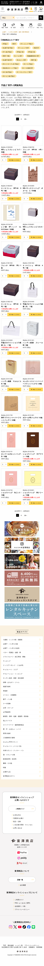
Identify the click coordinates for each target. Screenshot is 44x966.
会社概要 (23, 885)
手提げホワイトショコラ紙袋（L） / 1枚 (11, 343)
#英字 (14, 44)
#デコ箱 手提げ (7, 52)
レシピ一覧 (19, 945)
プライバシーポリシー (22, 909)
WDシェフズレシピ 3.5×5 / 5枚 (33, 228)
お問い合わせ (17, 828)
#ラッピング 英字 (23, 48)
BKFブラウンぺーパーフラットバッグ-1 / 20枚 (11, 418)
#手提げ (5, 44)
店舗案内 (32, 947)
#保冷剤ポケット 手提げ (10, 68)
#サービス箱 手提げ (9, 76)
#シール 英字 (18, 56)
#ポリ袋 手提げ (7, 72)
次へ (25, 119)
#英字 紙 (33, 60)
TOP (4, 945)
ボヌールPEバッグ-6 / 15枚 (32, 417)
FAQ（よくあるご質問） (23, 903)
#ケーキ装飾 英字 (27, 68)
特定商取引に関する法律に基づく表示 (14, 947)
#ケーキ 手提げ (28, 64)
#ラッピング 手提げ (27, 44)
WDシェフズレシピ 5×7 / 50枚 (11, 150)
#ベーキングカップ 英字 (24, 72)
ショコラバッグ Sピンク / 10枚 (11, 493)
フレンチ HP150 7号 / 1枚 (11, 266)
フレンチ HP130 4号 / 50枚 (33, 150)
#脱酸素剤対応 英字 (33, 56)
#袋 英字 (36, 48)
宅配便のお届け (18, 818)
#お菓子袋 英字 (7, 60)
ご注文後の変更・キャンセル (22, 825)
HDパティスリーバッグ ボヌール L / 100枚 (33, 189)
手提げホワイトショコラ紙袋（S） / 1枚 (33, 305)
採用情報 (39, 947)
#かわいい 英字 (21, 60)
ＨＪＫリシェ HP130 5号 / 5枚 (11, 189)
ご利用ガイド (19, 900)
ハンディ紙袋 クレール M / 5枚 (33, 343)
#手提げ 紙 (31, 52)
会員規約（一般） (21, 906)
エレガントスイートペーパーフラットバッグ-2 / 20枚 (33, 382)
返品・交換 (17, 821)
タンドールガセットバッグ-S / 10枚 (11, 455)
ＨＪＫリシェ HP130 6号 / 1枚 (11, 305)
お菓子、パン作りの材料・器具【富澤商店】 (16, 32)
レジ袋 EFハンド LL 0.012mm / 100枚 (11, 228)
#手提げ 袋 (20, 52)
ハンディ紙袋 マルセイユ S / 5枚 (11, 382)
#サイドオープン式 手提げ (11, 64)
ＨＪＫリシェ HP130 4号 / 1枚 (33, 266)
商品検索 (11, 945)
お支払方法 (17, 815)
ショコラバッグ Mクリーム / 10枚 (33, 493)
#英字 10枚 (6, 56)
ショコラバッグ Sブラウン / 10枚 (33, 455)
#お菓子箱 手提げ (8, 48)
